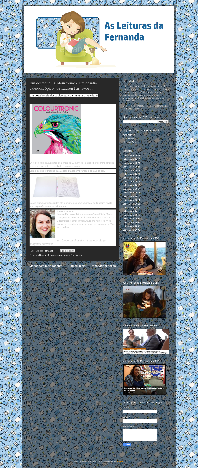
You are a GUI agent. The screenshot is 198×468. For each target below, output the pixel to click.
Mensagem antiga (104, 265)
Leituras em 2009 (131, 219)
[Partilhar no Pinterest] (73, 250)
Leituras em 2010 (131, 215)
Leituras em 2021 (131, 174)
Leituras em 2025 (131, 159)
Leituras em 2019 (131, 181)
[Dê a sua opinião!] (64, 250)
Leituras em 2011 (131, 211)
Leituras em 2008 (131, 222)
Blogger (120, 462)
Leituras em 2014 (131, 200)
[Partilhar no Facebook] (70, 250)
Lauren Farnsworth (72, 255)
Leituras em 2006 (131, 230)
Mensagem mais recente (45, 265)
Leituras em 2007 (131, 226)
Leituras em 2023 (131, 167)
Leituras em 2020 (131, 178)
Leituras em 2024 (131, 163)
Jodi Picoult (128, 138)
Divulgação (44, 255)
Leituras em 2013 (131, 204)
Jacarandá (56, 255)
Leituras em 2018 (131, 185)
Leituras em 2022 (131, 170)
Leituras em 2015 (131, 196)
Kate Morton (129, 135)
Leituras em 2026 (131, 155)
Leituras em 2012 (131, 207)
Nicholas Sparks (131, 142)
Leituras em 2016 (131, 193)
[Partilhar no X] (67, 250)
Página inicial (77, 265)
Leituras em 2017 (131, 189)
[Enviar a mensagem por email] (61, 250)
